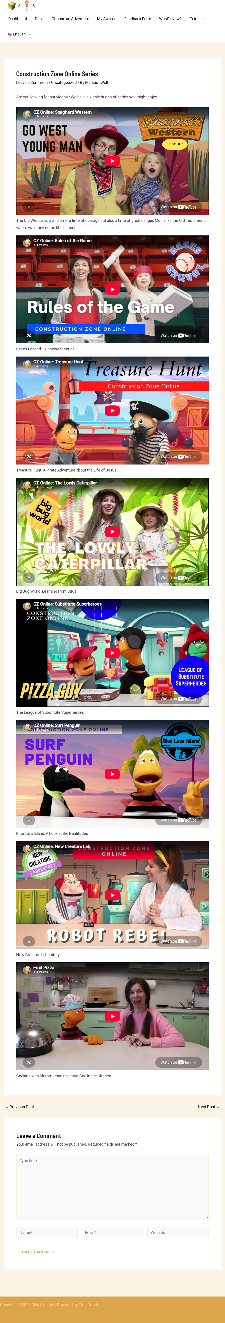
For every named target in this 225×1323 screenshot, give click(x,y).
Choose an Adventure (70, 18)
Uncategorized (64, 82)
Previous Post (19, 1107)
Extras (195, 18)
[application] (203, 18)
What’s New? (170, 18)
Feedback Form (137, 18)
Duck (39, 18)
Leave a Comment (32, 82)
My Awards (106, 18)
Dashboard (17, 18)
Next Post (209, 1107)
